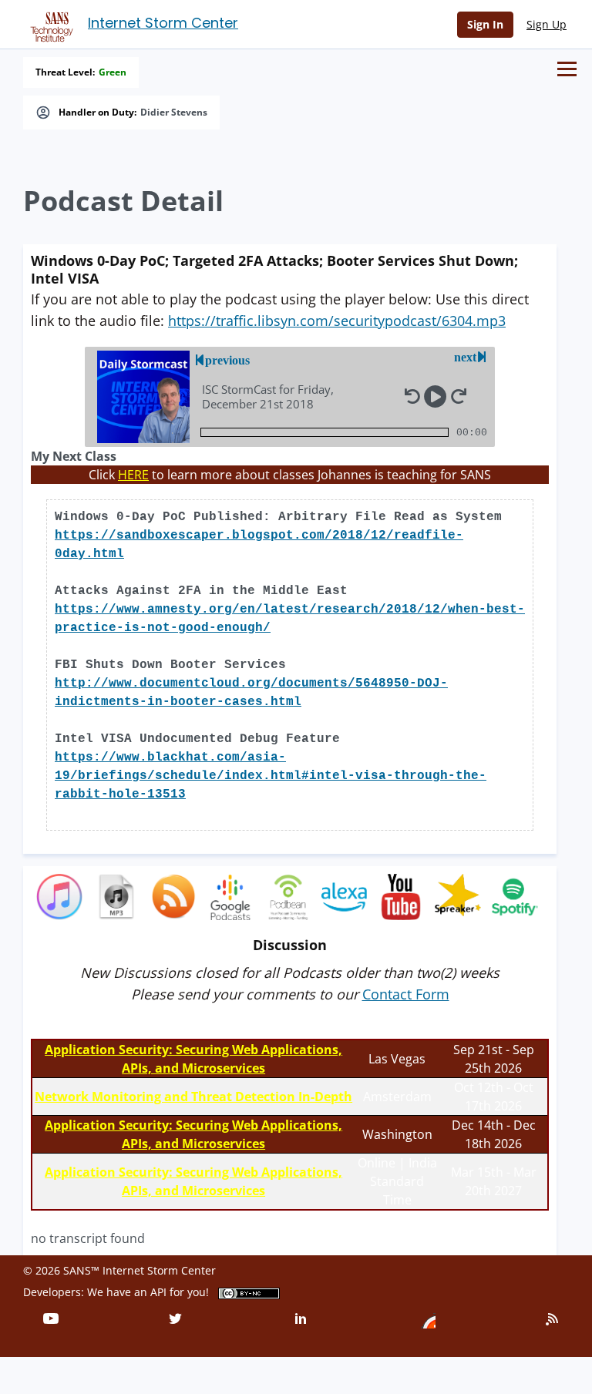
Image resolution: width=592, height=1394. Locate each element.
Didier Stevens (173, 112)
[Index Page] (49, 23)
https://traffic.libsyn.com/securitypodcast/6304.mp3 (337, 320)
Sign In (485, 24)
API (158, 1292)
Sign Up (546, 24)
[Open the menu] (567, 69)
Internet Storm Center (163, 22)
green (112, 72)
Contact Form (405, 994)
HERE (133, 474)
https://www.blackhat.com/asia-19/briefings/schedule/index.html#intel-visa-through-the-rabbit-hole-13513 (270, 776)
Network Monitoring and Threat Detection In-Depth (193, 1096)
